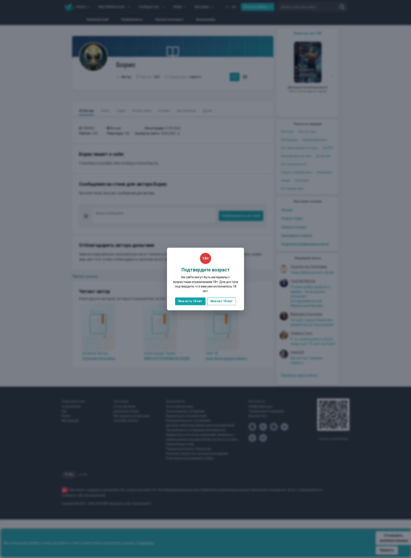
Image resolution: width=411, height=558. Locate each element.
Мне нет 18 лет (221, 301)
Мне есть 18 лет (190, 301)
